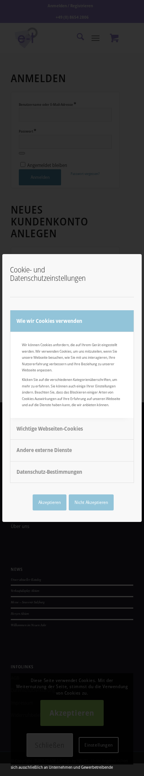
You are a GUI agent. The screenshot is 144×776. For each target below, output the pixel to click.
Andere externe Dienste (44, 450)
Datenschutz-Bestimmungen (49, 471)
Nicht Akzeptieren (91, 502)
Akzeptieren (49, 502)
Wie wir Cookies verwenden (49, 320)
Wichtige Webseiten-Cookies (50, 428)
